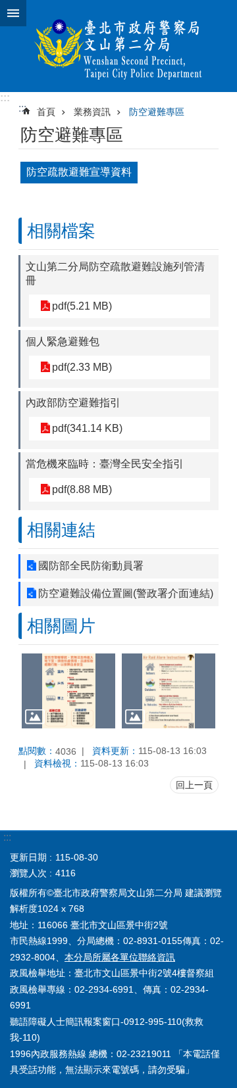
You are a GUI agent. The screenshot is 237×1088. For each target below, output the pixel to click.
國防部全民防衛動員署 (91, 565)
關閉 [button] (13, 13)
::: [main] (22, 108)
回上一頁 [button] (194, 785)
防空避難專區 (156, 111)
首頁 (46, 111)
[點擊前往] (68, 690)
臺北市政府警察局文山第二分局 (118, 46)
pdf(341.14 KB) (87, 428)
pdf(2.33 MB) (82, 367)
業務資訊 (92, 111)
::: (5, 97)
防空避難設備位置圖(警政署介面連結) (125, 593)
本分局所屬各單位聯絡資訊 (120, 957)
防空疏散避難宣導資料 (79, 171)
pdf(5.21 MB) (82, 306)
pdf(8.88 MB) (82, 489)
